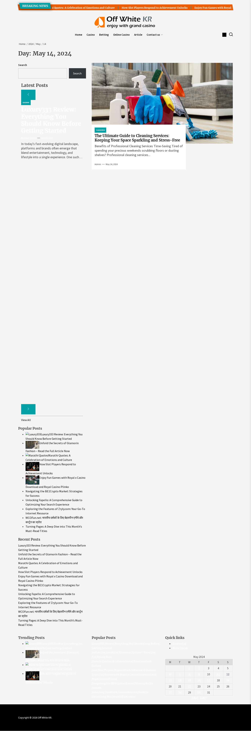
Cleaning (100, 130)
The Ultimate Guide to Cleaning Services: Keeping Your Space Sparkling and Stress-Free (137, 137)
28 (179, 692)
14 (179, 680)
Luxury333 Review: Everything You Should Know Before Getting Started (51, 120)
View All (26, 420)
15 (189, 680)
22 (189, 686)
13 (170, 680)
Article (138, 34)
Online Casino (121, 34)
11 (218, 674)
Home (78, 34)
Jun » (203, 698)
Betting (104, 34)
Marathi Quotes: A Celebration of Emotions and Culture (68, 7)
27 (170, 692)
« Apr (195, 698)
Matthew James (28, 138)
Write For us (180, 648)
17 (208, 680)
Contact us (153, 34)
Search (22, 65)
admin (98, 164)
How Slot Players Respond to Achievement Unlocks (144, 7)
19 (227, 680)
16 (199, 680)
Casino (91, 34)
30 (199, 692)
